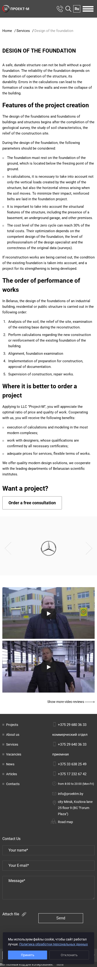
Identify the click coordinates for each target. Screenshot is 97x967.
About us (12, 734)
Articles (11, 774)
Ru (77, 9)
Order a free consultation (32, 502)
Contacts (13, 784)
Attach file (11, 914)
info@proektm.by (70, 794)
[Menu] (88, 9)
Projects (12, 725)
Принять (27, 955)
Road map (65, 822)
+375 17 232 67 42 (72, 774)
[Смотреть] (48, 613)
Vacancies (13, 754)
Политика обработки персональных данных (53, 944)
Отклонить (69, 955)
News (10, 764)
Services (12, 744)
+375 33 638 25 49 (72, 764)
